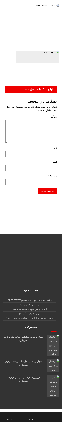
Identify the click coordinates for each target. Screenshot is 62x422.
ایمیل (53, 161)
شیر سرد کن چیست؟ (29, 304)
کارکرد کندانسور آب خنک (29, 313)
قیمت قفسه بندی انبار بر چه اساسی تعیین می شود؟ (29, 318)
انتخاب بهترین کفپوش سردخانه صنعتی (29, 309)
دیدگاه (53, 116)
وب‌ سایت (52, 175)
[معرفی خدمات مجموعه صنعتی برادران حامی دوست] (47, 6)
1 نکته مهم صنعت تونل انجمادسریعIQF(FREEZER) (29, 300)
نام (55, 148)
